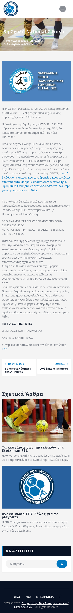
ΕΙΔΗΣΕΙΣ (35, 40)
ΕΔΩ (4, 349)
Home (7, 40)
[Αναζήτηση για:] (37, 564)
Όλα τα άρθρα (20, 40)
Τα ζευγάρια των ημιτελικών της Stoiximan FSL (33, 449)
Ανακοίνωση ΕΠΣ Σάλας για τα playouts (30, 515)
